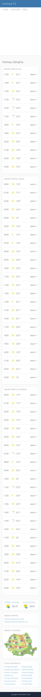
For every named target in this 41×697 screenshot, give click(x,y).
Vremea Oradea (27, 672)
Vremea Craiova (10, 681)
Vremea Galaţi (26, 666)
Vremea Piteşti (26, 684)
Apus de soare (29, 602)
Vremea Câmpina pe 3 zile (14, 619)
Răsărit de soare (12, 602)
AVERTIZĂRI (15, 9)
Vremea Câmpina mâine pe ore (16, 622)
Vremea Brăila (26, 675)
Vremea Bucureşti (11, 666)
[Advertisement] (20, 33)
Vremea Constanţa (11, 678)
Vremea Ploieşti (27, 669)
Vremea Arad (26, 681)
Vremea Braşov (10, 684)
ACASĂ (5, 9)
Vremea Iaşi (8, 675)
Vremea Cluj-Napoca (12, 669)
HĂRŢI (24, 9)
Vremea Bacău (26, 678)
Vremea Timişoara (11, 672)
